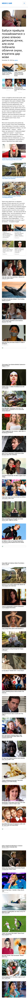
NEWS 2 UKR (7, 3)
